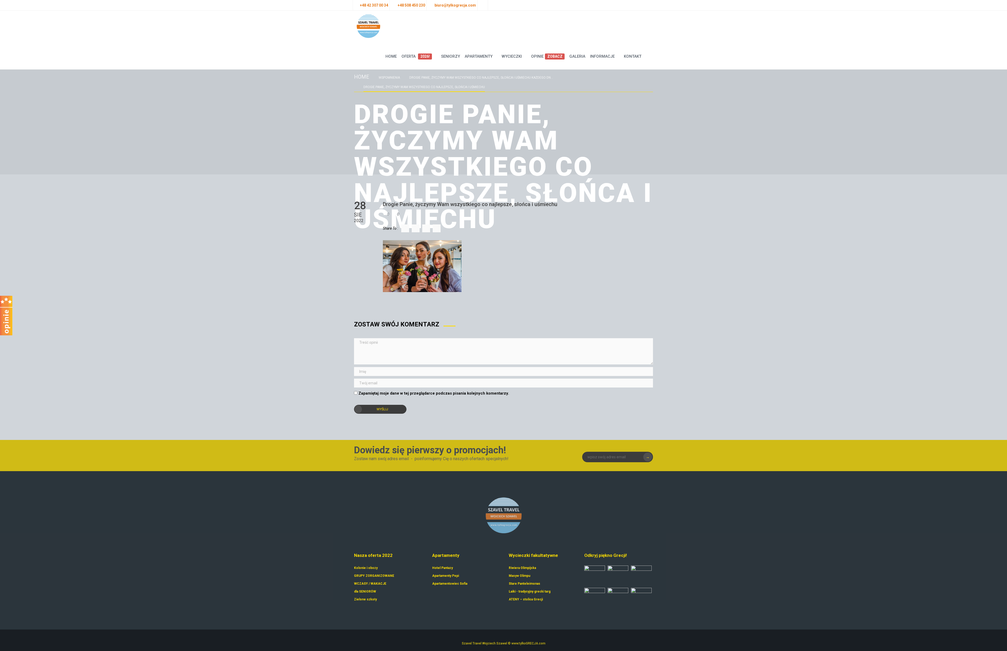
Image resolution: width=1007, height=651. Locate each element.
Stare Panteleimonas (524, 583)
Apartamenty (478, 56)
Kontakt (632, 56)
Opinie (546, 56)
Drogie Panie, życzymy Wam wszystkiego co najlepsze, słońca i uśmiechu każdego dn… (481, 77)
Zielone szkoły (365, 599)
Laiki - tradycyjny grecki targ (529, 591)
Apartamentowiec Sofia (449, 583)
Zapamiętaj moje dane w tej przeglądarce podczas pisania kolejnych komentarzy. (433, 393)
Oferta (415, 56)
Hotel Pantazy (442, 568)
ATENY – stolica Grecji (526, 599)
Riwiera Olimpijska (522, 568)
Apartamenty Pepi (445, 576)
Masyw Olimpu (519, 576)
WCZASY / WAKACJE (370, 583)
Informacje (602, 56)
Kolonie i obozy (366, 568)
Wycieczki (512, 56)
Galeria (577, 56)
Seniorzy (450, 56)
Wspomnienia (389, 77)
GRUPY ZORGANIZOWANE (374, 576)
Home (391, 56)
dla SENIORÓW (365, 591)
